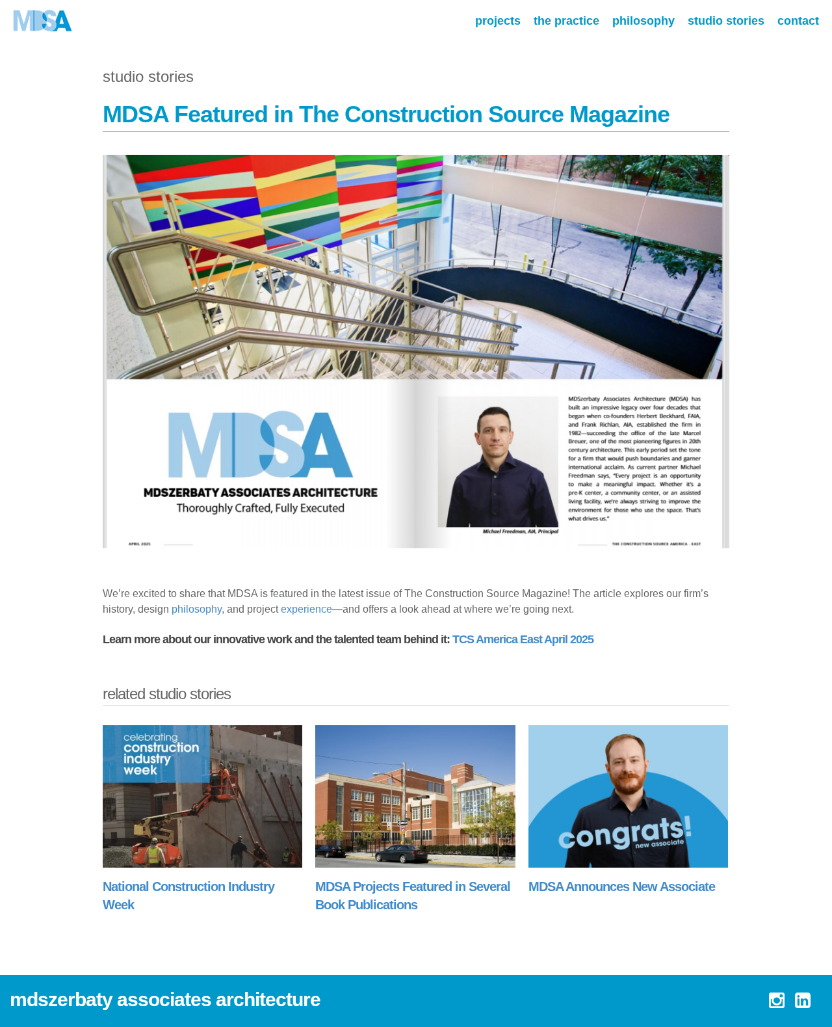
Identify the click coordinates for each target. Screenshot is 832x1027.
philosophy (197, 609)
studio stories (148, 76)
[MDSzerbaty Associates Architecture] (43, 21)
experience (306, 609)
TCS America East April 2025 (522, 639)
